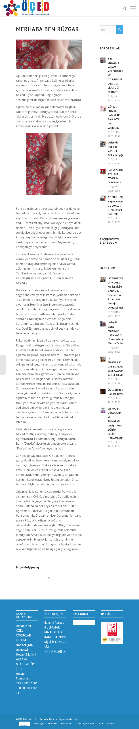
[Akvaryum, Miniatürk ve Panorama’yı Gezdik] (136, 365)
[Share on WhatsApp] (49, 578)
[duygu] (49, 54)
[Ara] (122, 8)
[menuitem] (122, 8)
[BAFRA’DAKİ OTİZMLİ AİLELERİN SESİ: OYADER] (3, 365)
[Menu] (131, 8)
